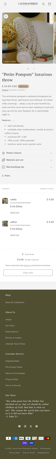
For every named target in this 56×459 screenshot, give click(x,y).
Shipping (5, 90)
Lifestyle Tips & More (15, 344)
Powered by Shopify (30, 449)
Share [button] (7, 175)
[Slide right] (34, 69)
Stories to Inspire (13, 337)
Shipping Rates (12, 361)
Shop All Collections (14, 302)
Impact (8, 319)
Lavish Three (17, 449)
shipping (27, 265)
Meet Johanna (11, 331)
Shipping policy (43, 453)
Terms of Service (13, 385)
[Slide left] (22, 69)
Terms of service (29, 453)
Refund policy (45, 449)
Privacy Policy (11, 379)
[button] (5, 4)
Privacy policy (14, 453)
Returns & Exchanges (15, 373)
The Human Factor (14, 367)
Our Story (10, 325)
